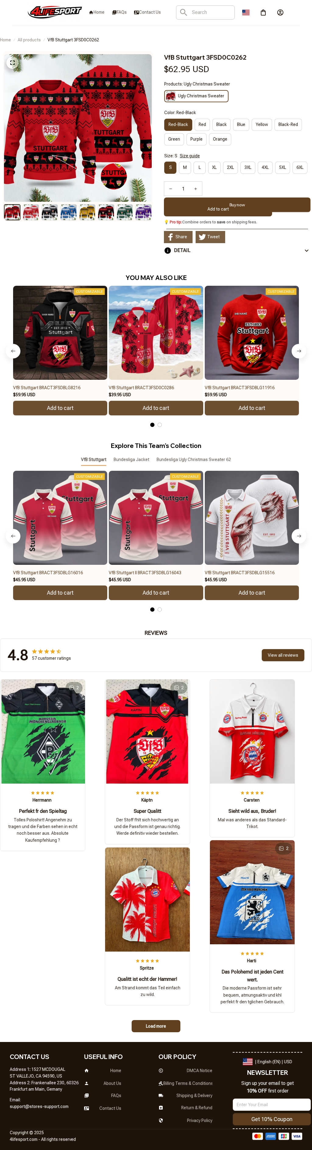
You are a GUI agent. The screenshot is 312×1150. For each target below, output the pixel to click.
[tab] (152, 425)
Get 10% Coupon (271, 1119)
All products (29, 39)
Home (5, 39)
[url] (39, 1106)
